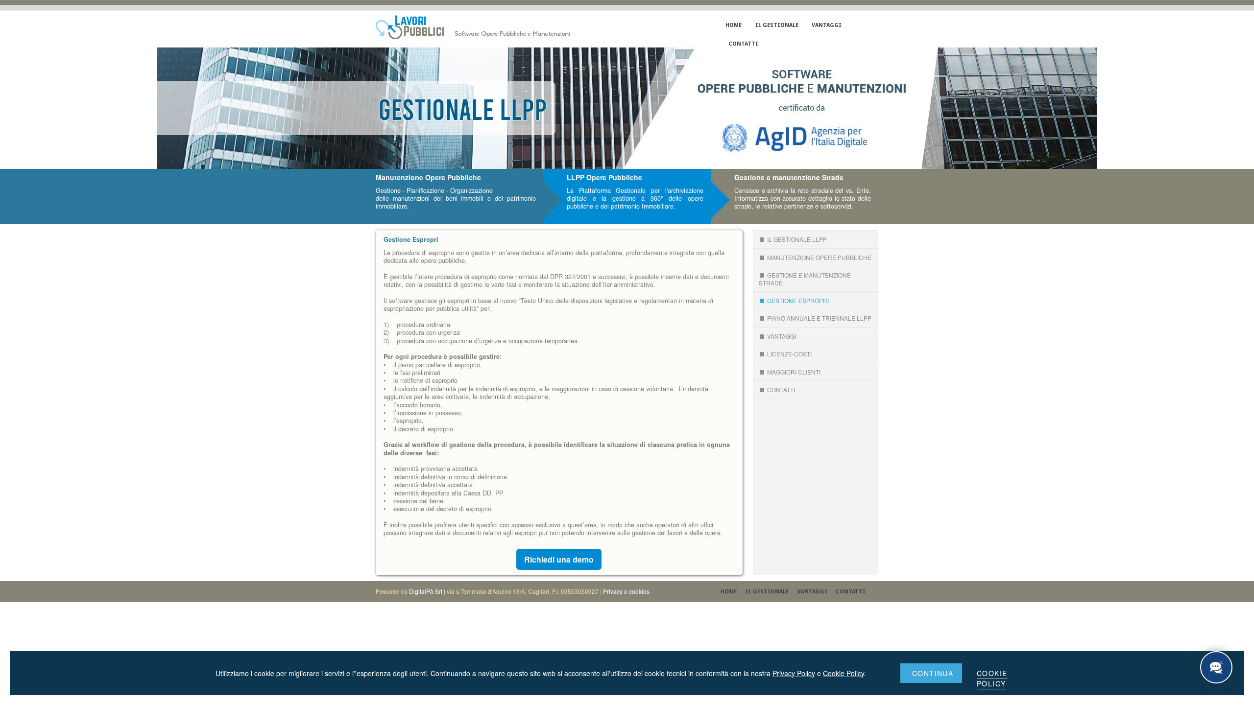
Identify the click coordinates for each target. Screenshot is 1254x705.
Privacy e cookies (626, 591)
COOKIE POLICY (992, 678)
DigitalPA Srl (425, 591)
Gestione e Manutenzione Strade (805, 278)
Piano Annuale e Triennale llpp (819, 318)
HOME (733, 25)
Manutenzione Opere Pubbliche (819, 257)
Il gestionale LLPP (797, 239)
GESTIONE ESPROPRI (798, 300)
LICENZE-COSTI (789, 354)
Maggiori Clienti (793, 372)
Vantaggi (781, 336)
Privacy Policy (793, 673)
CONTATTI (743, 44)
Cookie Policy (843, 673)
